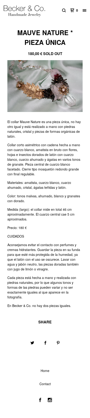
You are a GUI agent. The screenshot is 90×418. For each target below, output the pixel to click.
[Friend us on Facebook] (40, 400)
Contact (45, 383)
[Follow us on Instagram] (50, 400)
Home (45, 370)
